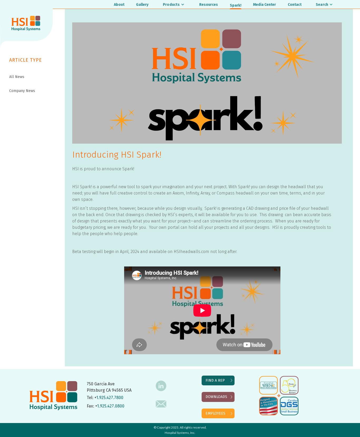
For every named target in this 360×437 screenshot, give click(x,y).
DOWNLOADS (216, 397)
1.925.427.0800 (110, 406)
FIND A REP (215, 380)
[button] (174, 4)
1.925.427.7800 (109, 397)
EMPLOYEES (215, 413)
